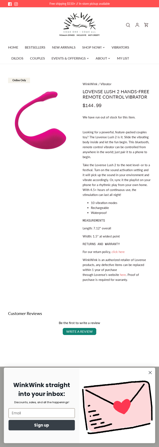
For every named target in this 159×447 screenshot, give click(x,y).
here (123, 275)
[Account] (137, 24)
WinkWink (90, 84)
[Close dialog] (150, 372)
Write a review (79, 331)
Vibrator (105, 84)
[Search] (128, 24)
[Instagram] (16, 3)
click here (118, 252)
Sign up (41, 425)
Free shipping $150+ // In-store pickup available (79, 3)
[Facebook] (10, 3)
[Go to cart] (146, 24)
